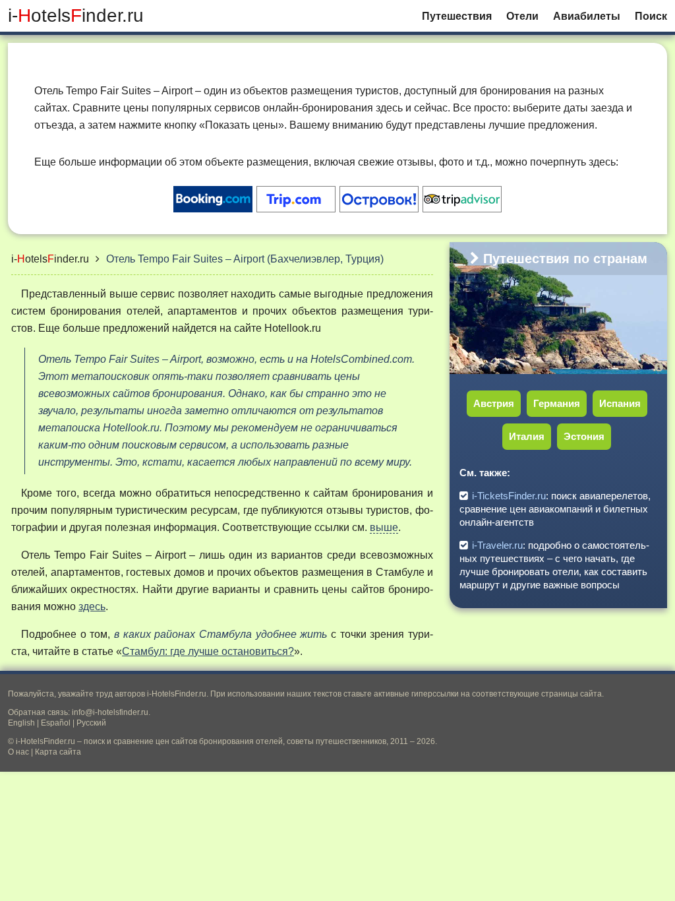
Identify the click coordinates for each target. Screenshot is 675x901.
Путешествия (457, 16)
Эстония (584, 436)
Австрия (493, 403)
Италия (526, 436)
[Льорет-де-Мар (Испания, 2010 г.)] (661, 367)
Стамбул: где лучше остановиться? (208, 651)
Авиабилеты (586, 16)
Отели (522, 16)
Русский (91, 723)
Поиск (651, 16)
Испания (620, 403)
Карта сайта (58, 752)
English (21, 723)
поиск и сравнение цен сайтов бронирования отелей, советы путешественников (235, 741)
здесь (91, 606)
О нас (18, 752)
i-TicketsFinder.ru (509, 495)
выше (384, 527)
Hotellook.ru (292, 328)
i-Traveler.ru (497, 545)
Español (56, 723)
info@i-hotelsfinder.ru (110, 712)
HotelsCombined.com (361, 359)
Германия (556, 403)
